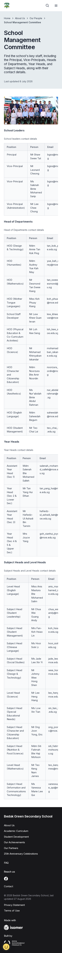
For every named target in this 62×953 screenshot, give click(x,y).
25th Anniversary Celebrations (21, 853)
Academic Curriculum (16, 830)
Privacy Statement (14, 905)
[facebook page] (6, 879)
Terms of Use (12, 910)
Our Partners (11, 848)
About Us (20, 18)
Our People (36, 18)
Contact (8, 886)
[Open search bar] (47, 6)
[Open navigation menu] (56, 6)
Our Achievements (14, 842)
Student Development (16, 836)
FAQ (6, 862)
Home (7, 18)
